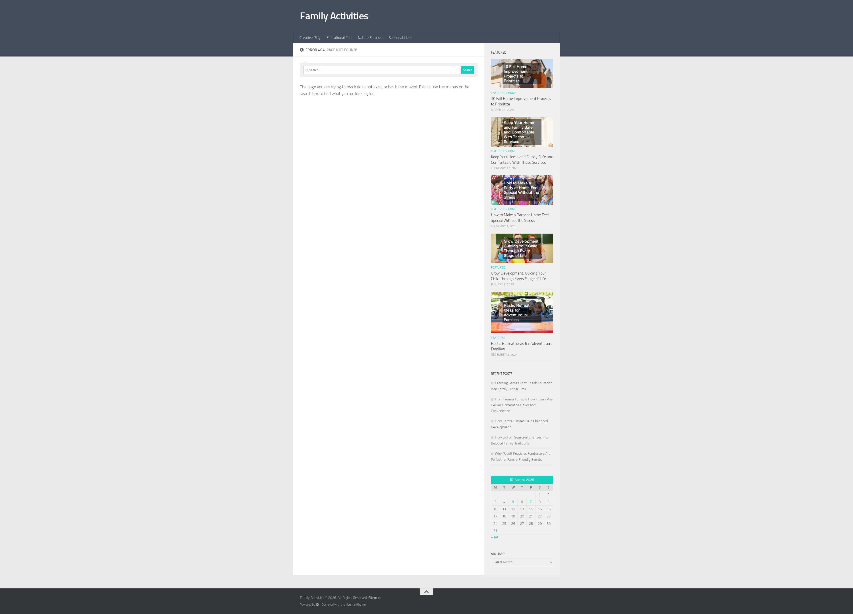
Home (512, 93)
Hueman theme (356, 604)
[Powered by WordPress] (317, 604)
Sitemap (374, 598)
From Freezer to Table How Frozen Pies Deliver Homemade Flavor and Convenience (522, 405)
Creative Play (310, 37)
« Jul (494, 537)
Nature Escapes (370, 37)
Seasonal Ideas (400, 37)
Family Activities (334, 16)
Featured (498, 93)
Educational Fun (339, 37)
